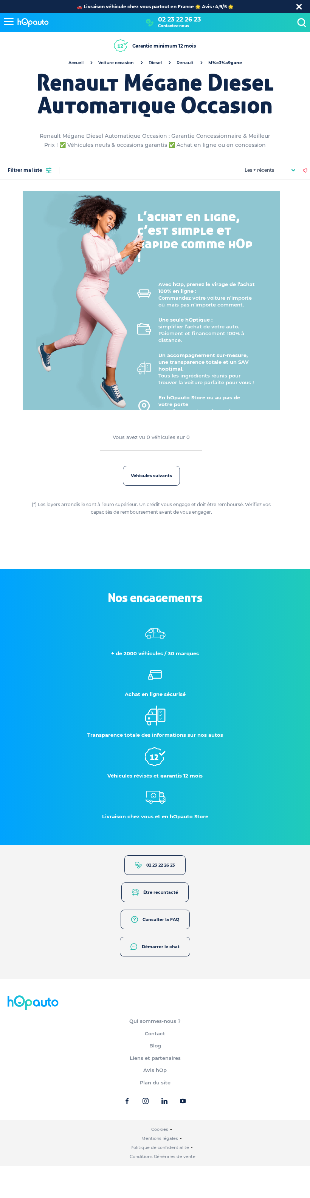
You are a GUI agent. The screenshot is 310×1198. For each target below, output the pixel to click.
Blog (155, 1045)
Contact (155, 1033)
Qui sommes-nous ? (155, 1021)
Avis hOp (155, 1070)
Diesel (155, 62)
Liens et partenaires (155, 1058)
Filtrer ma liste (25, 170)
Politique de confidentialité (159, 1147)
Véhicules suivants (151, 475)
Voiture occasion (116, 62)
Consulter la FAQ (161, 919)
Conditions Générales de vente (162, 1156)
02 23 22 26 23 (179, 19)
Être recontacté (160, 892)
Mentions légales (159, 1138)
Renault (185, 62)
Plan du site (155, 1082)
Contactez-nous (173, 25)
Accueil (76, 62)
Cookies (159, 1129)
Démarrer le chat (161, 946)
